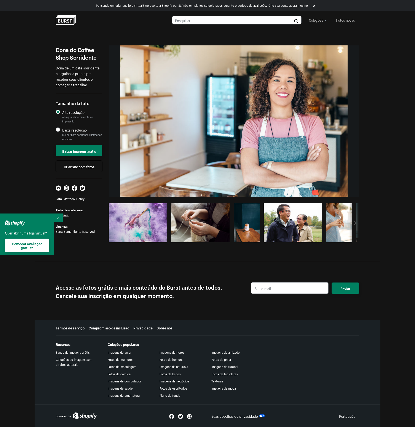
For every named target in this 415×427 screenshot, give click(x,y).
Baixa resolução (74, 129)
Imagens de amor (119, 352)
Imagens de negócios (174, 381)
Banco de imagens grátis (73, 352)
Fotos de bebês (170, 373)
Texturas (217, 381)
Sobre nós (164, 327)
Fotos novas (345, 19)
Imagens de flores (172, 352)
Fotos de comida (119, 373)
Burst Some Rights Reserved (75, 231)
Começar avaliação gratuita (27, 245)
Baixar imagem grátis (79, 151)
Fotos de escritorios (173, 388)
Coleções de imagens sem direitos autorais (74, 362)
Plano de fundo (170, 395)
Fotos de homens (171, 359)
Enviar (345, 288)
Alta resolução (73, 112)
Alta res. (137, 237)
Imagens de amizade (225, 352)
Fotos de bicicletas (224, 373)
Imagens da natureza (174, 366)
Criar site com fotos (79, 166)
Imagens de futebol (224, 366)
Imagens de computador (124, 381)
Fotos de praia (221, 359)
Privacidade (143, 327)
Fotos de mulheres (120, 359)
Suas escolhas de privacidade (234, 416)
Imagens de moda (223, 388)
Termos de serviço (70, 327)
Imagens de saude (120, 388)
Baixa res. (155, 237)
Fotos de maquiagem (122, 366)
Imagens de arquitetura (124, 395)
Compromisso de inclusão (109, 327)
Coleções (316, 19)
